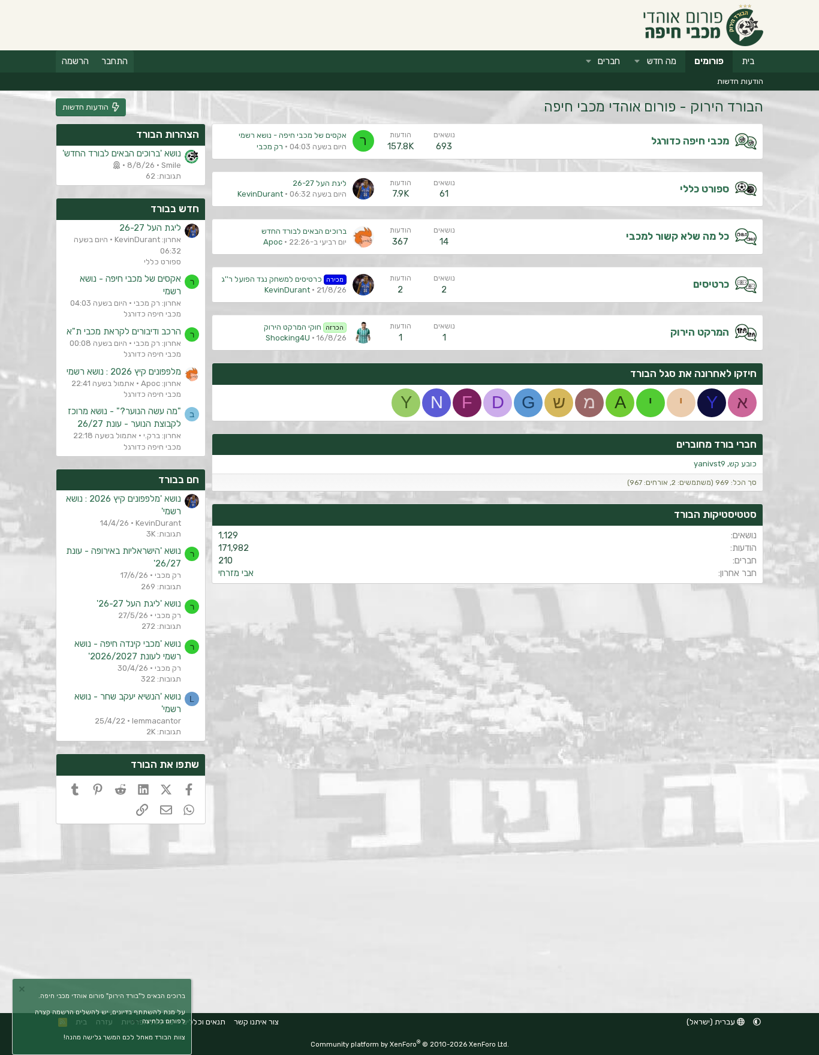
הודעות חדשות (740, 81)
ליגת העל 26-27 (320, 183)
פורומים (709, 61)
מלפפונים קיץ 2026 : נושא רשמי (124, 371)
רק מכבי (270, 146)
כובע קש (743, 463)
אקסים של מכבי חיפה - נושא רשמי (293, 135)
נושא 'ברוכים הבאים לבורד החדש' (121, 153)
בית (748, 61)
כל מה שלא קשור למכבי (677, 236)
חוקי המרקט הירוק (304, 326)
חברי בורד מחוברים (716, 444)
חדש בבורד (174, 209)
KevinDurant (260, 193)
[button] (637, 61)
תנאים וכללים (203, 1021)
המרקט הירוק (699, 332)
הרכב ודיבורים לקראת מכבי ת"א (124, 331)
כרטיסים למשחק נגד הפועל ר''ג (282, 279)
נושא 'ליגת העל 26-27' (139, 603)
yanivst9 (709, 463)
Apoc (272, 241)
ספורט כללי (704, 189)
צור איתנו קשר (256, 1021)
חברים (609, 61)
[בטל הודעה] (23, 990)
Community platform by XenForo (410, 1044)
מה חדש (661, 61)
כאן (135, 1021)
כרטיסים (711, 284)
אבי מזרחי (236, 573)
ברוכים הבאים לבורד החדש (304, 231)
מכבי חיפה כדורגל (690, 141)
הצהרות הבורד (167, 134)
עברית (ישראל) (711, 1021)
